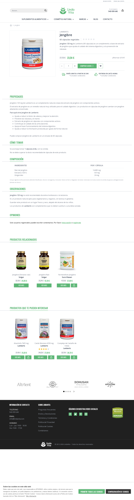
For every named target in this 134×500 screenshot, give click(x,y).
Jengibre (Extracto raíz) (21, 275)
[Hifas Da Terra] (110, 384)
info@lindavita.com (16, 419)
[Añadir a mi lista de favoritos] (100, 66)
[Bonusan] (81, 384)
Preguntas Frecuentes (47, 409)
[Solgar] (53, 384)
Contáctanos (43, 430)
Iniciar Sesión (107, 1)
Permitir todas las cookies (92, 491)
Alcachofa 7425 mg (21, 343)
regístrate (77, 223)
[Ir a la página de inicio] (11, 25)
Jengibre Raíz (44, 275)
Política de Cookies (45, 426)
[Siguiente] (74, 391)
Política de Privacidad (46, 422)
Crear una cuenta (118, 1)
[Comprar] (74, 285)
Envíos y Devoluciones (47, 414)
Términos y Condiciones (47, 418)
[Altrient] (24, 384)
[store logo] (67, 11)
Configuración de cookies (118, 491)
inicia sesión (66, 223)
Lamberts (64, 32)
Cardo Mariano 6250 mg (44, 343)
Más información (31, 496)
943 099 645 (113, 11)
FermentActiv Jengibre (67, 275)
